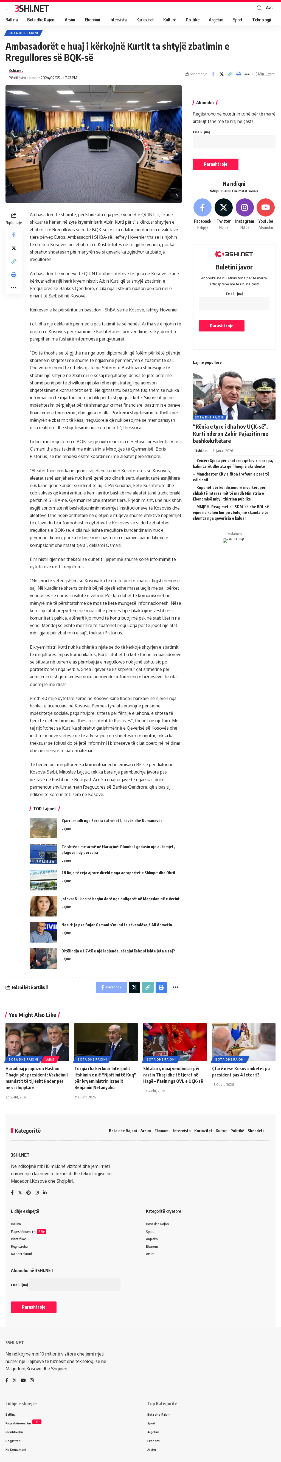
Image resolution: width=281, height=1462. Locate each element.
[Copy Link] (230, 74)
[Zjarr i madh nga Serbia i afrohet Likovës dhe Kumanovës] (43, 828)
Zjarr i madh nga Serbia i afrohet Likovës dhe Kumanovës (111, 820)
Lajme (66, 828)
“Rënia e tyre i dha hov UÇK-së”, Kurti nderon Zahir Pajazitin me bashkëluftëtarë (230, 433)
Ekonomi (162, 1130)
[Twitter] (224, 214)
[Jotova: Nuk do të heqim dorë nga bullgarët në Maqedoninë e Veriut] (43, 906)
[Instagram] (245, 214)
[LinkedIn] (45, 1193)
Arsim (145, 1130)
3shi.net (16, 70)
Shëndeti (256, 1130)
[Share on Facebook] (213, 74)
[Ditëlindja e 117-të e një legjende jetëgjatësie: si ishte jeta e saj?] (43, 958)
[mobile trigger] (10, 8)
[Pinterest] (28, 1193)
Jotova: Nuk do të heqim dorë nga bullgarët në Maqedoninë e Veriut (120, 898)
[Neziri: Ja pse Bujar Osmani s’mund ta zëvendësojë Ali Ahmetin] (43, 932)
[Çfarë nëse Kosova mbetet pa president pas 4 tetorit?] (244, 1042)
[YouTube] (23, 1381)
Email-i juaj (201, 132)
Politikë (237, 1130)
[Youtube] (266, 214)
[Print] (238, 74)
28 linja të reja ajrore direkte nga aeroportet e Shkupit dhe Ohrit (118, 872)
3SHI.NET (32, 8)
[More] (247, 74)
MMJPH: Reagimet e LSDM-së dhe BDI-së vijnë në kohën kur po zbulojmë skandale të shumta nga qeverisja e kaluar (231, 512)
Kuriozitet (203, 1130)
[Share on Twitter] (221, 74)
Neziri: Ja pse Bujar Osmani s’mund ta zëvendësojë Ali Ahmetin (116, 925)
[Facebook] (203, 214)
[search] (259, 8)
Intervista (182, 1130)
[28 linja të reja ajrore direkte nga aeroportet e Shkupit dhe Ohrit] (43, 880)
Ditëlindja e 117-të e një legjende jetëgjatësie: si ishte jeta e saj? (118, 951)
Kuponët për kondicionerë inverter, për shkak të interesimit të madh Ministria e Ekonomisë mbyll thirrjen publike (229, 493)
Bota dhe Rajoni (23, 33)
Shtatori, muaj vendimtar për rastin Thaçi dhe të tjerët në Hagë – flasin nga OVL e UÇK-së (173, 1075)
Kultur (221, 1130)
